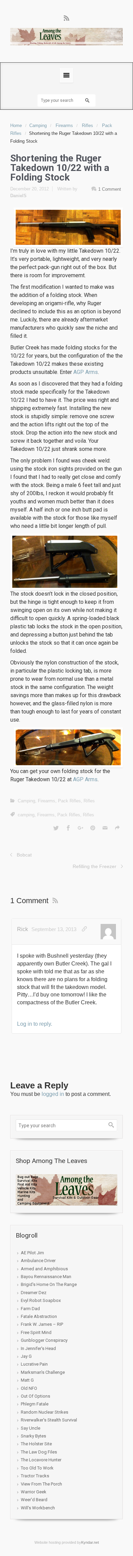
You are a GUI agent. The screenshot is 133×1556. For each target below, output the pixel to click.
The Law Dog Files (39, 1452)
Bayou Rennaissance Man (46, 1276)
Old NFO (29, 1388)
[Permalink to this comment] (84, 929)
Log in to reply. (34, 1024)
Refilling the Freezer (94, 866)
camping (26, 814)
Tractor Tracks (35, 1475)
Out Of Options (35, 1396)
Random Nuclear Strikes (44, 1412)
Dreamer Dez (33, 1292)
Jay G (26, 1356)
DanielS (18, 195)
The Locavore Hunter (41, 1459)
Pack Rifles (69, 800)
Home (16, 125)
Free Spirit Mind (36, 1332)
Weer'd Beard (34, 1499)
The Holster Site (36, 1443)
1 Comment (109, 189)
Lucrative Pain (34, 1364)
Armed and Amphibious (44, 1268)
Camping (38, 125)
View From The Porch (41, 1484)
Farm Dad (30, 1308)
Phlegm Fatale (34, 1403)
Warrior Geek (33, 1491)
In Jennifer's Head (38, 1348)
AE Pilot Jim (32, 1252)
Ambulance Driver (38, 1260)
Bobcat (24, 855)
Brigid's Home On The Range (49, 1284)
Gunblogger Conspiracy (44, 1340)
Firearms (64, 125)
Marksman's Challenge (43, 1372)
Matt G (27, 1380)
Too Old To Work (37, 1468)
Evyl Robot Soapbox (41, 1300)
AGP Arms (85, 372)
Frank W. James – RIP (42, 1324)
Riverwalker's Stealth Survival (49, 1420)
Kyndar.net (90, 1542)
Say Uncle (30, 1428)
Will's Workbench (38, 1507)
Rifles (87, 125)
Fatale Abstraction (39, 1316)
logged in (53, 1094)
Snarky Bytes (33, 1436)
